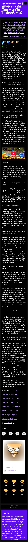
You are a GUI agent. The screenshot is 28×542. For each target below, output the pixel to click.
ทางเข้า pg (14, 82)
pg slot (16, 505)
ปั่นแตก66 (15, 526)
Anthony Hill (21, 36)
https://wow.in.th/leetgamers (11, 406)
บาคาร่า (20, 524)
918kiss (13, 516)
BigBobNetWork (14, 539)
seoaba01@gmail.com (12, 470)
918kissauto (17, 516)
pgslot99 (4, 521)
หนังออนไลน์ (20, 533)
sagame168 (19, 521)
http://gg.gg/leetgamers (9, 419)
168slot (3, 516)
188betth (10, 516)
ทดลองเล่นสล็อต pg (10, 524)
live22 (8, 519)
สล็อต (4, 529)
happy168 (21, 516)
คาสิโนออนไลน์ (14, 522)
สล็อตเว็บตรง (13, 534)
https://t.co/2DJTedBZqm (10, 411)
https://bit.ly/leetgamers (10, 394)
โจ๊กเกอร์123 (18, 535)
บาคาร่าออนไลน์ (9, 526)
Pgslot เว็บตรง (11, 521)
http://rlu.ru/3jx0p (9, 423)
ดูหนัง (18, 522)
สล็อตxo (9, 531)
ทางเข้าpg (16, 524)
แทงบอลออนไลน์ (13, 535)
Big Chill (22, 537)
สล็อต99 (8, 529)
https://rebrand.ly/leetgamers (11, 402)
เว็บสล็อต (7, 535)
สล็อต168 (13, 529)
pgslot (14, 519)
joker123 (4, 519)
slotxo (3, 523)
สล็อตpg (4, 531)
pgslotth (7, 521)
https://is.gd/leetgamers (9, 415)
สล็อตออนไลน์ (14, 531)
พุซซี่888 (19, 526)
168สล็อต (6, 516)
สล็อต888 (19, 529)
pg (10, 519)
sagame (15, 521)
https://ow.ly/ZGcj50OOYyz (10, 398)
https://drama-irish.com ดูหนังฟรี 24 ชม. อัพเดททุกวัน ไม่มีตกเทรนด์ (13, 8)
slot (22, 521)
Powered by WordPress (9, 537)
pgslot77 (23, 519)
